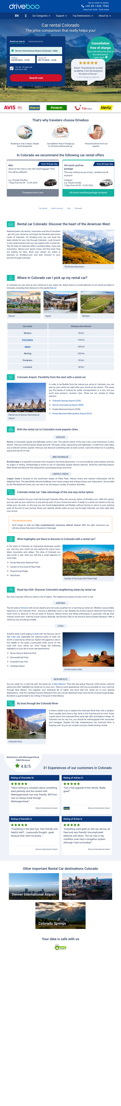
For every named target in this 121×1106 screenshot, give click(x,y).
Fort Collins (27, 340)
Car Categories (40, 15)
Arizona (24, 608)
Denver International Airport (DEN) (68, 405)
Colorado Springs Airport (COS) (66, 400)
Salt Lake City (13, 637)
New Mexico (59, 684)
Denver (53, 288)
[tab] (17, 40)
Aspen (28, 346)
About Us (103, 15)
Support (60, 15)
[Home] (24, 6)
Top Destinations (81, 15)
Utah (36, 634)
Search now (36, 77)
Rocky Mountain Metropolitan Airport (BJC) (72, 413)
